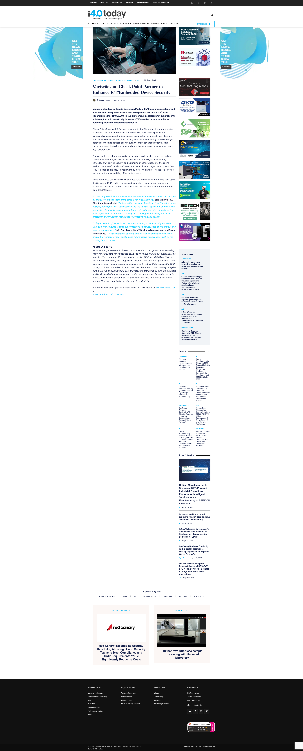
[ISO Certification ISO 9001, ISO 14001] (201, 727)
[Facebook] (199, 3)
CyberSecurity (125, 80)
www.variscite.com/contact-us (108, 294)
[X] (146, 100)
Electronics (186, 259)
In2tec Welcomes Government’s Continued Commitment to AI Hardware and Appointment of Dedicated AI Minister (192, 317)
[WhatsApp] (157, 100)
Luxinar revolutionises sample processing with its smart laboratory (181, 654)
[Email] (168, 100)
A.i (182, 273)
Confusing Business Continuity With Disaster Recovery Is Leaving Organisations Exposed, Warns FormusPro (191, 335)
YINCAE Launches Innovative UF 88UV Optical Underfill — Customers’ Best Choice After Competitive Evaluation (203, 438)
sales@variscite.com (166, 287)
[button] (212, 15)
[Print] (174, 100)
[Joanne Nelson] (95, 100)
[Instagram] (205, 3)
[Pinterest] (152, 100)
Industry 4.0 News (103, 80)
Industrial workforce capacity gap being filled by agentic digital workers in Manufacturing (192, 300)
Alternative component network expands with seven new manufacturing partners (192, 265)
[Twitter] (211, 3)
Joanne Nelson (104, 100)
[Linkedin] (192, 3)
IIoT (139, 80)
